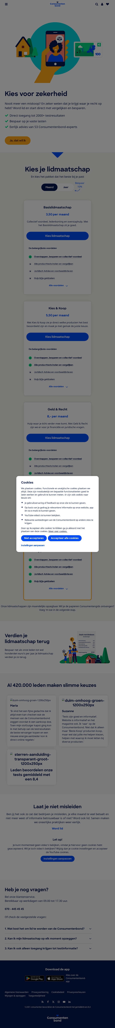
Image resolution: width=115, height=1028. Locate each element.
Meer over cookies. (58, 531)
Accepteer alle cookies (65, 538)
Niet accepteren (34, 538)
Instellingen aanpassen (33, 545)
